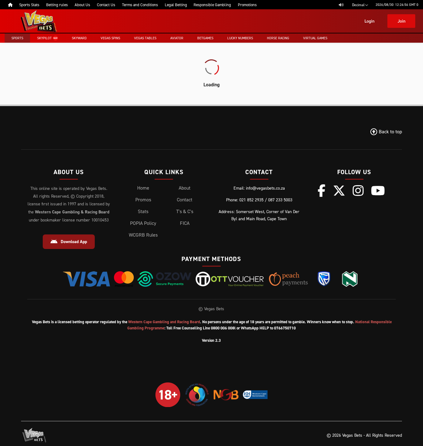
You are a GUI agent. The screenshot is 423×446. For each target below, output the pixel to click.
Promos (143, 199)
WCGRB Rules (143, 235)
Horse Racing (278, 38)
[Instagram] (358, 190)
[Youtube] (378, 190)
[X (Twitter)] (339, 190)
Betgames (205, 38)
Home (143, 188)
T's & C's (184, 211)
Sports (17, 38)
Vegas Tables (145, 38)
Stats (143, 211)
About (184, 188)
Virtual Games (315, 38)
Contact (184, 199)
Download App (74, 241)
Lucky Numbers (240, 38)
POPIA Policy (143, 223)
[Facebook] (321, 190)
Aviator (176, 38)
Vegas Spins (110, 38)
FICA (185, 223)
